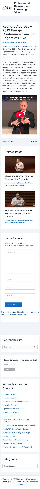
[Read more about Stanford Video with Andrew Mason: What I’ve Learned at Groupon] (20, 199)
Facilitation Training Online (12, 443)
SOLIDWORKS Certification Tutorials (15, 429)
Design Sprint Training (10, 412)
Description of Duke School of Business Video (19, 46)
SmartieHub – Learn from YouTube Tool (17, 447)
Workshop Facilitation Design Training (16, 401)
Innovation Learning (10, 398)
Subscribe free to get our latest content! (20, 360)
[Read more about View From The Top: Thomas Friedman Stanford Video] (20, 165)
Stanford (8, 185)
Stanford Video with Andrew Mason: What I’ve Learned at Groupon (18, 213)
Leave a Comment (11, 183)
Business (21, 183)
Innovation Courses (9, 416)
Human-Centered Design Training (15, 440)
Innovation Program (9, 405)
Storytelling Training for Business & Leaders (18, 425)
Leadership (29, 183)
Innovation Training (9, 394)
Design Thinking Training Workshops (16, 433)
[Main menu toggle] (35, 8)
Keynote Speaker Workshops (13, 409)
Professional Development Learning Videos (22, 8)
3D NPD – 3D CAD (9, 436)
